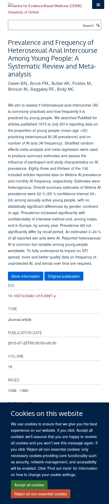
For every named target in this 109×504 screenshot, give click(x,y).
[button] (98, 4)
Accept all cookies (29, 484)
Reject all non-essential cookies (40, 493)
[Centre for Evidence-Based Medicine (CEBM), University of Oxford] (46, 6)
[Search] (98, 25)
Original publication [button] (64, 276)
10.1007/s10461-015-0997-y (32, 295)
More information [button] (25, 276)
